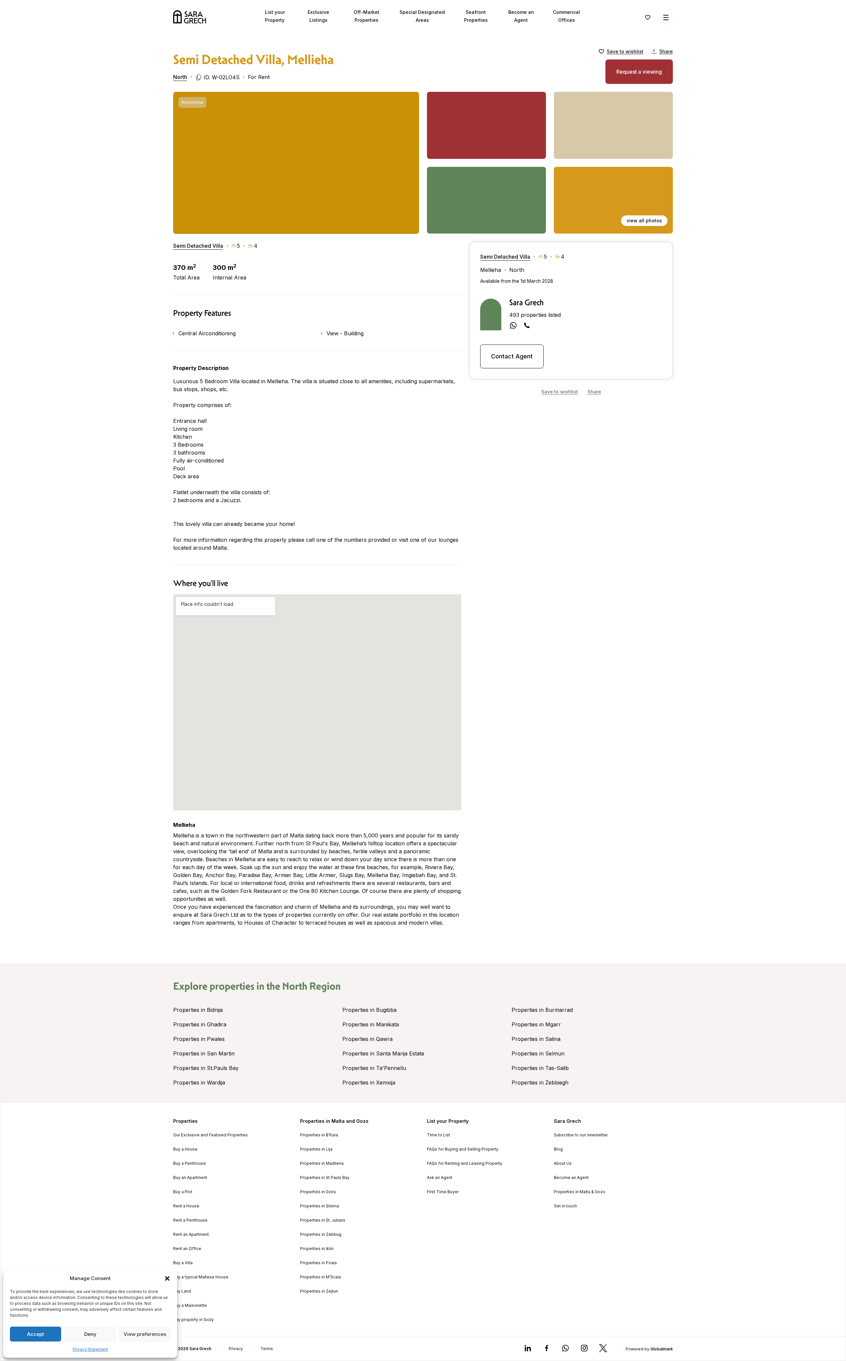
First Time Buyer (443, 1192)
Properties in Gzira (318, 1192)
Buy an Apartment (190, 1177)
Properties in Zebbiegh (540, 1082)
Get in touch (565, 1206)
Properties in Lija (316, 1149)
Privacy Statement (90, 1349)
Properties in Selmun (538, 1053)
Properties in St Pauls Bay (325, 1177)
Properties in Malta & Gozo (579, 1192)
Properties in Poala (318, 1263)
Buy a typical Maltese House (200, 1277)
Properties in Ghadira (199, 1024)
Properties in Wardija (199, 1082)
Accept (35, 1334)
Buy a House (185, 1149)
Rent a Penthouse (190, 1220)
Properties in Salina (536, 1039)
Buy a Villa (183, 1263)
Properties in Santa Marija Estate (383, 1053)
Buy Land (182, 1291)
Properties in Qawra (367, 1039)
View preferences (145, 1334)
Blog (558, 1149)
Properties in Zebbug (320, 1234)
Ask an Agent (439, 1177)
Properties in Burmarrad (542, 1010)
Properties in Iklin (316, 1248)
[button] (167, 1278)
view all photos (644, 220)
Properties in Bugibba (369, 1010)
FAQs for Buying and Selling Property (462, 1149)
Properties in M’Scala (320, 1277)
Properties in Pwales (199, 1039)
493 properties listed (535, 315)
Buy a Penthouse (189, 1163)
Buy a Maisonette (190, 1305)
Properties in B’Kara (319, 1135)
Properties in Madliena (322, 1163)
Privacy (236, 1348)
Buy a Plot (182, 1192)
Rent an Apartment (191, 1234)
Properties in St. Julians (322, 1220)
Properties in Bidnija (198, 1010)
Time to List (438, 1135)
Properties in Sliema (319, 1206)
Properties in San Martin (204, 1053)
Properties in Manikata (370, 1024)
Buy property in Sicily (193, 1319)
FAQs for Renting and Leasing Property (464, 1163)
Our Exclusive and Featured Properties (210, 1135)
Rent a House (186, 1206)
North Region (311, 986)
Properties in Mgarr (536, 1024)
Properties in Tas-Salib (540, 1068)
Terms (266, 1348)
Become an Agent (571, 1177)
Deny (90, 1334)
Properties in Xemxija (368, 1082)
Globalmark (661, 1348)
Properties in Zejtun (319, 1291)
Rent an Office (187, 1248)
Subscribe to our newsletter (581, 1135)
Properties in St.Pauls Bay (206, 1068)
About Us (563, 1163)
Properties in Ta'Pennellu (374, 1068)
